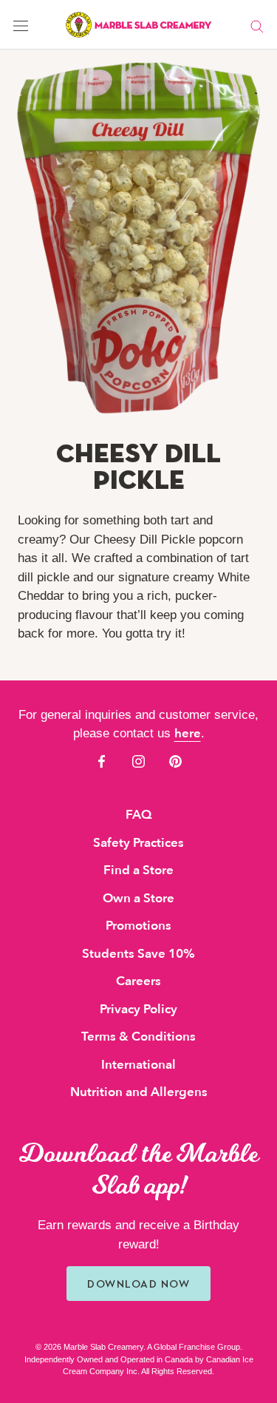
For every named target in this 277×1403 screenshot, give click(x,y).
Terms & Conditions (138, 1036)
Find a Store (138, 870)
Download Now (138, 1284)
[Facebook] (101, 761)
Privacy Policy (138, 1009)
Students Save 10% (138, 953)
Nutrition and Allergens (139, 1092)
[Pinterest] (175, 761)
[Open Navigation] (20, 24)
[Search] (257, 25)
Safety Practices (138, 842)
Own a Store (138, 898)
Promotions (138, 925)
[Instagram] (138, 761)
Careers (138, 981)
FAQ (138, 814)
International (138, 1064)
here (187, 733)
